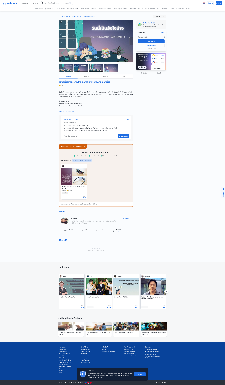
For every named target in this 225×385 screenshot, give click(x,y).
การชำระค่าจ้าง (84, 353)
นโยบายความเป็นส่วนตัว (130, 356)
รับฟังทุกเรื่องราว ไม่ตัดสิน (121, 297)
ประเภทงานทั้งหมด (64, 16)
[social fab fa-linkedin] (69, 382)
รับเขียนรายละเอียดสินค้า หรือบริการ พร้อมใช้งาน (73, 187)
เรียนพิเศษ (165, 9)
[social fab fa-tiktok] (71, 382)
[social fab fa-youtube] (67, 382)
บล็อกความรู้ (84, 358)
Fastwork (104, 349)
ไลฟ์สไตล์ (93, 9)
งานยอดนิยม (39, 9)
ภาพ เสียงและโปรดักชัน (105, 9)
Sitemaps (80, 382)
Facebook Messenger (153, 351)
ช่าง (158, 9)
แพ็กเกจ (86, 77)
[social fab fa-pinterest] (75, 382)
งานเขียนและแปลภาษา (148, 9)
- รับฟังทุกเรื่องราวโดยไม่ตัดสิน (68, 297)
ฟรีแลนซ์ (105, 77)
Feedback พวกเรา (128, 349)
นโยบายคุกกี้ (99, 377)
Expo (188, 9)
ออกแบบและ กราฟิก (72, 9)
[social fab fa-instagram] (61, 382)
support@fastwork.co (153, 349)
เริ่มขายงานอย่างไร (85, 351)
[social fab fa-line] (59, 382)
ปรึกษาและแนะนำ (77, 16)
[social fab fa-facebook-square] (63, 382)
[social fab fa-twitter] (65, 382)
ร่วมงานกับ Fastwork (129, 351)
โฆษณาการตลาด (60, 9)
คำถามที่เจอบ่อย (85, 360)
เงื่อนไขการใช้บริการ (129, 353)
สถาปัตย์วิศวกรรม (135, 9)
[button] (143, 72)
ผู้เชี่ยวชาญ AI (49, 9)
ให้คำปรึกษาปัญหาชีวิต (93, 297)
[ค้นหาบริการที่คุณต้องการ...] (43, 3)
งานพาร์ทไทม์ (180, 9)
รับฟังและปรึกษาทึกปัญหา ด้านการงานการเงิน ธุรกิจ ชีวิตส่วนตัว (152, 297)
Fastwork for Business (108, 351)
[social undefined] (73, 382)
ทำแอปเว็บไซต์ (85, 9)
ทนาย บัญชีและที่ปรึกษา (120, 9)
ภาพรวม (68, 77)
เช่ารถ (172, 9)
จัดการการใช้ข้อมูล (85, 362)
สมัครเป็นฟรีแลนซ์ (85, 349)
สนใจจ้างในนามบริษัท (71, 136)
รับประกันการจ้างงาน (86, 356)
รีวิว (124, 77)
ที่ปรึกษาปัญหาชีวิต (89, 16)
